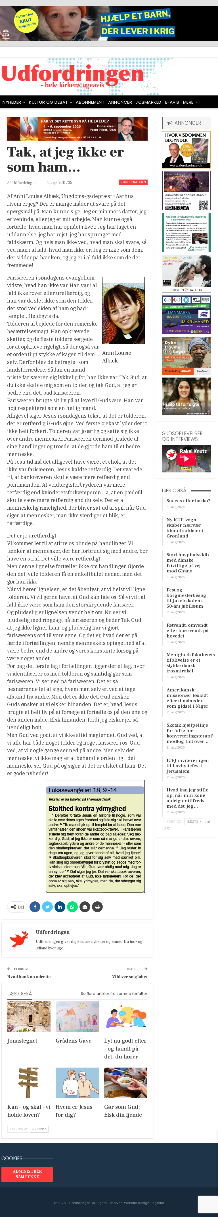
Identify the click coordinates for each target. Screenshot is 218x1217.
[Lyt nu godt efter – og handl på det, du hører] (125, 1016)
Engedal (157, 1203)
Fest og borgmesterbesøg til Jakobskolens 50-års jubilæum (186, 598)
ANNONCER (120, 102)
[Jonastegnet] (29, 1016)
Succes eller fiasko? (188, 501)
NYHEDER (12, 102)
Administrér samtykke (27, 1174)
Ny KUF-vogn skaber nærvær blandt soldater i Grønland (185, 528)
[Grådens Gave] (77, 1016)
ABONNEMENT (90, 102)
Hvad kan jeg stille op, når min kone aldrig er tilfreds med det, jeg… (187, 798)
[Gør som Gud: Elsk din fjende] (125, 1083)
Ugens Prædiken (133, 182)
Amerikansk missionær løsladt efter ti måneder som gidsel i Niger (187, 698)
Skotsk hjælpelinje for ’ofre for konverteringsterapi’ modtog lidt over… (190, 733)
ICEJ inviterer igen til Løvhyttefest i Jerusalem (188, 765)
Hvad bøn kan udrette (29, 977)
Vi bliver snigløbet (130, 977)
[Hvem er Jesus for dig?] (77, 1083)
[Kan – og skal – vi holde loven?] (29, 1083)
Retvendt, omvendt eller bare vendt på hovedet (187, 630)
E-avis (172, 102)
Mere (188, 102)
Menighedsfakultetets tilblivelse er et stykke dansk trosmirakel (191, 663)
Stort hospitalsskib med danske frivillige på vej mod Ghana (188, 563)
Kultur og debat (48, 102)
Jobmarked (149, 102)
